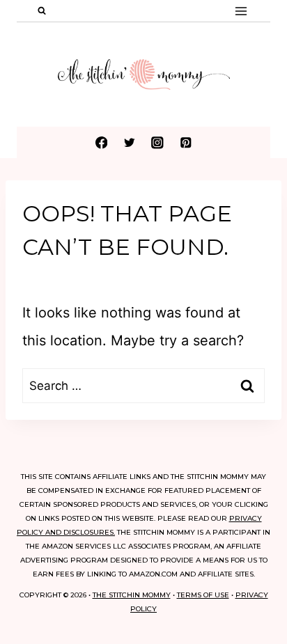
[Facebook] (101, 142)
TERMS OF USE (203, 594)
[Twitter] (129, 142)
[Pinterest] (185, 142)
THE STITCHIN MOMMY (132, 594)
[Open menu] (241, 11)
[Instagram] (158, 142)
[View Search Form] (41, 11)
